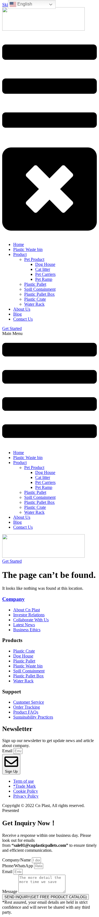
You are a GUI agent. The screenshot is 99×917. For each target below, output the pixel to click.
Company (13, 599)
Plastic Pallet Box (39, 502)
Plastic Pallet (35, 492)
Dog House (45, 472)
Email (7, 750)
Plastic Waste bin (28, 457)
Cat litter (42, 477)
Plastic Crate (35, 507)
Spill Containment (40, 497)
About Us (21, 517)
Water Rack (34, 512)
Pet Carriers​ (45, 482)
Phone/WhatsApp (18, 865)
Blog (17, 522)
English (24, 4)
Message (10, 891)
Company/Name (17, 860)
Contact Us (23, 527)
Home (18, 452)
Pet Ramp (43, 487)
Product (20, 462)
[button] (49, 388)
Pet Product (34, 467)
